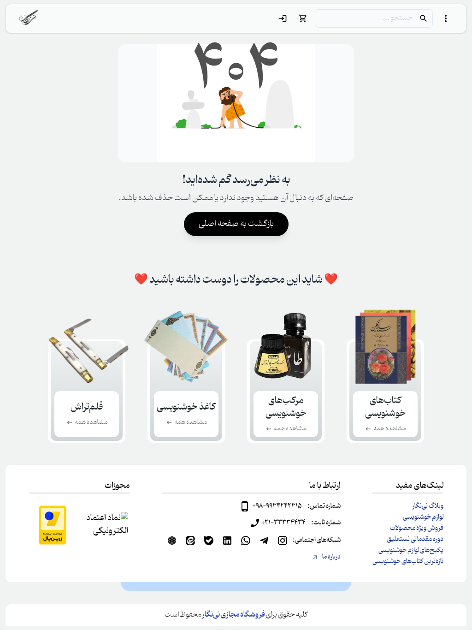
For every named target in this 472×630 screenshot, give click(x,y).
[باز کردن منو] (446, 18)
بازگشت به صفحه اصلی (236, 224)
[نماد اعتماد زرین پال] (52, 525)
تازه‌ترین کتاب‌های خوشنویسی (407, 561)
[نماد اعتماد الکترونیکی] (106, 525)
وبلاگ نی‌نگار (428, 506)
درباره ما (331, 557)
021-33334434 (284, 523)
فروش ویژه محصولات (416, 528)
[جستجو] (424, 18)
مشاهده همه (389, 429)
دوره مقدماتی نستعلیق (415, 539)
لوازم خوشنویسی (423, 517)
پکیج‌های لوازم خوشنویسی (410, 550)
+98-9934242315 (277, 506)
